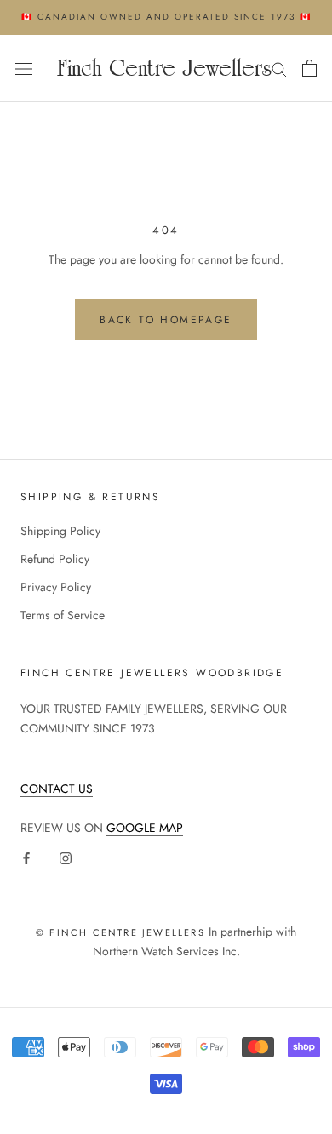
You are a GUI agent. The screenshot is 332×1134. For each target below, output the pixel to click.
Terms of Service (62, 615)
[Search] (279, 68)
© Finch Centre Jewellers (120, 932)
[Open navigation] (23, 68)
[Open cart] (309, 68)
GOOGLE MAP (144, 827)
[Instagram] (66, 857)
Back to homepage (166, 320)
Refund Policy (54, 558)
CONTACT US (56, 788)
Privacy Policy (55, 586)
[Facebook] (26, 857)
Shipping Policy (60, 530)
